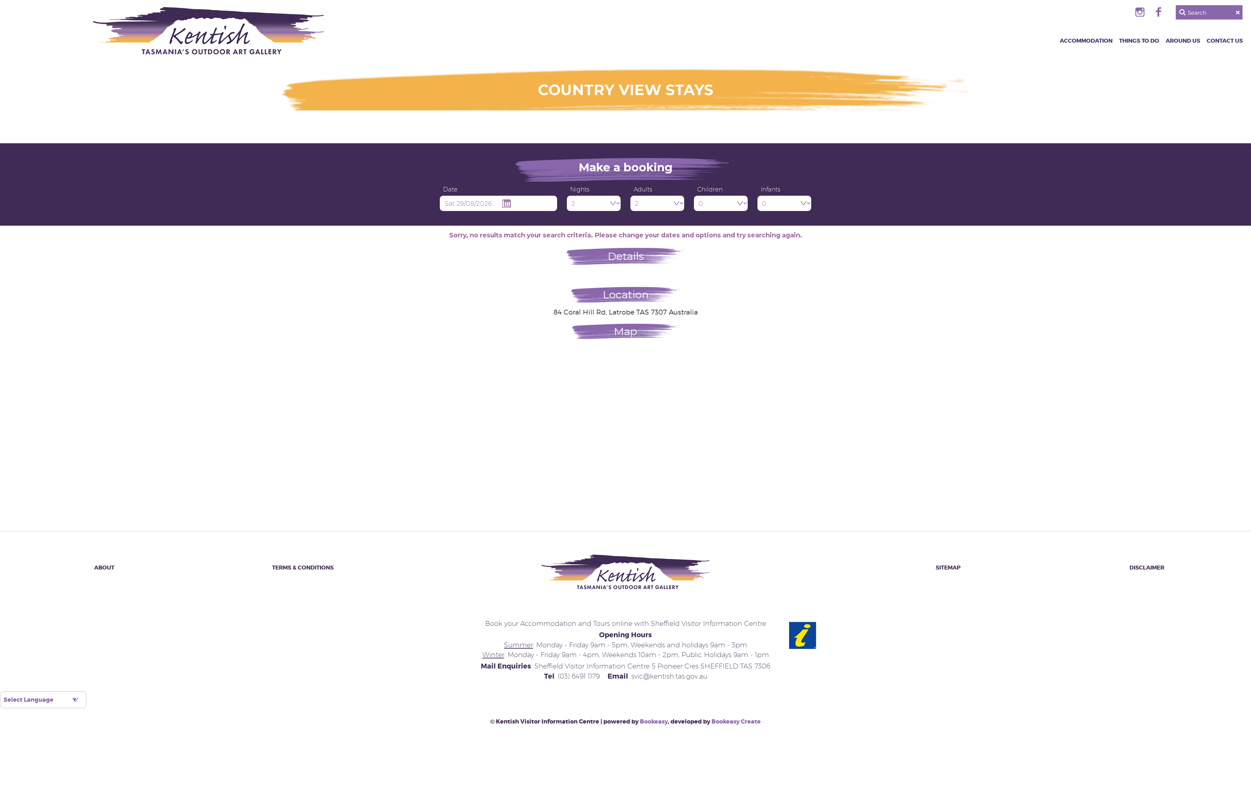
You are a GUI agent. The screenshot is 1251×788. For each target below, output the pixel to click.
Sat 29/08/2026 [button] (468, 203)
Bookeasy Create (736, 721)
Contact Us (1225, 40)
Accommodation (1086, 40)
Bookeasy (654, 721)
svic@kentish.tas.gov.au (669, 676)
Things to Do (1139, 40)
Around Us (1183, 40)
